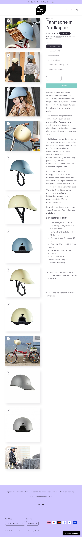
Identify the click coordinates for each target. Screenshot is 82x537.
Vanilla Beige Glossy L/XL (59, 69)
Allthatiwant (14, 531)
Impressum (11, 492)
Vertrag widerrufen (71, 533)
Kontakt (20, 492)
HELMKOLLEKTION (59, 218)
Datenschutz (53, 492)
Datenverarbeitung (67, 492)
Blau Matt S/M (55, 46)
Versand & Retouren (38, 492)
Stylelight (50, 213)
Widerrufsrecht (41, 496)
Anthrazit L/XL (55, 60)
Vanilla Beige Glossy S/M (59, 65)
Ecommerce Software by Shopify (29, 531)
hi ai (50, 496)
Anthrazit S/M (55, 55)
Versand (58, 36)
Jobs (27, 492)
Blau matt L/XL (55, 51)
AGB (31, 496)
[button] (4, 9)
